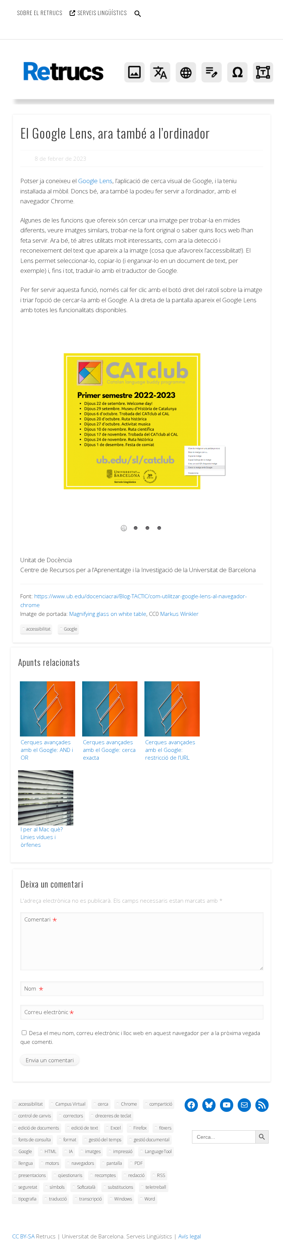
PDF (138, 1163)
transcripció (90, 1199)
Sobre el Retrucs (39, 12)
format (69, 1140)
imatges (93, 1151)
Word (149, 1199)
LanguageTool (158, 1151)
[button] (138, 18)
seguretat (27, 1187)
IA (71, 1151)
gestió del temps (105, 1140)
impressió (122, 1151)
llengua (25, 1163)
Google (70, 629)
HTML (50, 1151)
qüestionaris (70, 1175)
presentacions (32, 1175)
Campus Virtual (70, 1104)
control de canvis (34, 1116)
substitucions (120, 1187)
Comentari (39, 920)
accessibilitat (38, 629)
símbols (57, 1187)
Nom (32, 989)
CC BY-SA (23, 1236)
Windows (123, 1199)
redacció (136, 1175)
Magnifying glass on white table (107, 613)
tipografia (27, 1199)
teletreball (156, 1187)
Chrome (129, 1104)
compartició (161, 1104)
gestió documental (152, 1140)
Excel (116, 1128)
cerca (103, 1104)
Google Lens (95, 180)
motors (52, 1163)
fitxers (165, 1128)
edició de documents (38, 1128)
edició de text (84, 1128)
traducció (58, 1199)
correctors (73, 1116)
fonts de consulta (34, 1140)
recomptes (105, 1175)
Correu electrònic (48, 1013)
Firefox (140, 1128)
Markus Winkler (179, 613)
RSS (161, 1175)
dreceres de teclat (113, 1116)
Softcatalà (86, 1187)
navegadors (82, 1163)
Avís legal (189, 1236)
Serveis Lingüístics (102, 12)
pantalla (114, 1163)
